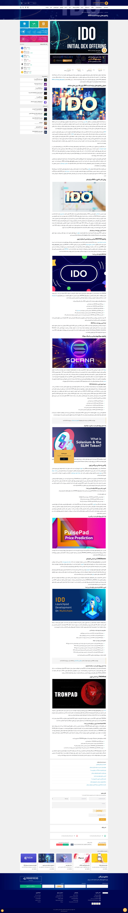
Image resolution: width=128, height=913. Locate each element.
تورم (100, 473)
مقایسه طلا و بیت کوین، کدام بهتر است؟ (98, 779)
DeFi (73, 134)
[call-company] (28, 8)
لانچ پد (94, 504)
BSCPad (66, 249)
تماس (51, 7)
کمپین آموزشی (55, 7)
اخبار (70, 7)
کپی (72, 844)
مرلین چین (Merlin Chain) (49, 865)
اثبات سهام (54, 471)
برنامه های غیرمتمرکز (76, 473)
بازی (93, 574)
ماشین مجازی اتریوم (90, 244)
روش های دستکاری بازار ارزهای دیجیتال (99, 773)
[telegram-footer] (99, 904)
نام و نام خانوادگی (105, 883)
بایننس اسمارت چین (102, 242)
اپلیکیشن (61, 7)
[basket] (25, 8)
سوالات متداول (75, 895)
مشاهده (105, 869)
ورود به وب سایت (38, 895)
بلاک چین (85, 122)
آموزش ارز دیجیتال (75, 420)
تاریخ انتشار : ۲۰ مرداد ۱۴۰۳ (33, 863)
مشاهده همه (22, 44)
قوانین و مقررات (75, 900)
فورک (81, 468)
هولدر (78, 233)
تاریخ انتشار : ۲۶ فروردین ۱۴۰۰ (86, 863)
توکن (89, 169)
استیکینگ (54, 296)
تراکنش (97, 214)
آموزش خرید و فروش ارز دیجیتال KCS (65, 865)
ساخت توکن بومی (104, 865)
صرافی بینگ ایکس (78, 661)
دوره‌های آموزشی (99, 7)
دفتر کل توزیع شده (66, 562)
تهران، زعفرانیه (96, 895)
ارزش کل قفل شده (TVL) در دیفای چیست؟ (98, 770)
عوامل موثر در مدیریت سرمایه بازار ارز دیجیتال (98, 767)
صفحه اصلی (106, 7)
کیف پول (62, 214)
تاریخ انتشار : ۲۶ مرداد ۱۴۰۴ (51, 863)
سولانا (104, 370)
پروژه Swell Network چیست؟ (31, 865)
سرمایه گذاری (94, 12)
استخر (105, 381)
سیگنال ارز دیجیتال (76, 7)
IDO (105, 132)
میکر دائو (67, 171)
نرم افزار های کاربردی (74, 898)
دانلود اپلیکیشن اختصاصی (73, 897)
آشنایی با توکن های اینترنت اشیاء (100, 776)
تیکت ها (39, 902)
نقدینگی (78, 310)
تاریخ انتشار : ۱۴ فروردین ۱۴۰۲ (104, 863)
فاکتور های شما (38, 898)
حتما (64, 459)
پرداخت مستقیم (38, 900)
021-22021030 (96, 897)
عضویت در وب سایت (37, 897)
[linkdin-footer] (93, 904)
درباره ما (47, 7)
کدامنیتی (62, 883)
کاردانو (88, 570)
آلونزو (82, 564)
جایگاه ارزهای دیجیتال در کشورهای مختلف (98, 782)
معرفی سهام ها (60, 898)
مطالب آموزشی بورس (59, 895)
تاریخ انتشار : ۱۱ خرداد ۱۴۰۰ (69, 863)
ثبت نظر (102, 819)
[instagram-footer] (95, 904)
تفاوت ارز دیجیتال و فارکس (101, 764)
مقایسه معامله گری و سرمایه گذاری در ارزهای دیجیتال (96, 785)
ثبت (41, 883)
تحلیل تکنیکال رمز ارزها (59, 900)
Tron (105, 710)
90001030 (32, 878)
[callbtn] (2, 910)
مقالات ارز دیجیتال (100, 12)
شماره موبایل (84, 883)
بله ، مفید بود (65, 844)
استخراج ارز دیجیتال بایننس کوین (84, 865)
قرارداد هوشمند (102, 149)
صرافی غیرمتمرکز (64, 163)
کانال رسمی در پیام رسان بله (73, 902)
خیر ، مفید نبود (59, 844)
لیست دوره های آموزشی (59, 897)
